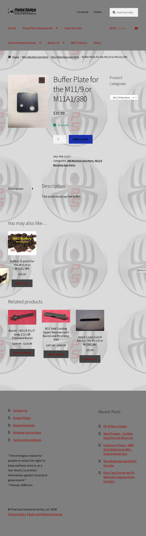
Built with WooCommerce (45, 514)
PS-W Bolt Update (115, 426)
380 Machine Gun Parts (80, 160)
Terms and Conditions (27, 440)
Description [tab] (15, 188)
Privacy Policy (22, 418)
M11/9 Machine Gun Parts (65, 57)
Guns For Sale (73, 28)
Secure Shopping (24, 425)
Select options (22, 352)
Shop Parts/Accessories (38, 28)
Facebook (82, 12)
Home (12, 28)
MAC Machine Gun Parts (35, 57)
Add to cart (80, 139)
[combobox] (124, 97)
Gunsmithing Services (22, 43)
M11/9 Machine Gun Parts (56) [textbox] (124, 97)
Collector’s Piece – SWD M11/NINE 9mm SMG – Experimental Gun (118, 449)
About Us (54, 43)
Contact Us (20, 410)
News (97, 43)
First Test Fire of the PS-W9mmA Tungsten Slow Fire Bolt (119, 477)
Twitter (98, 12)
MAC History (79, 43)
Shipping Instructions (27, 432)
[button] (42, 80)
